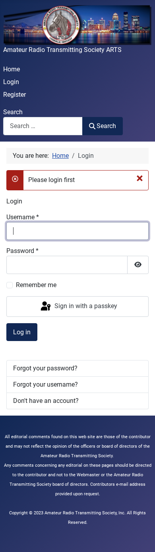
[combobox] (43, 126)
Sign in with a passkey (85, 306)
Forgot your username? (45, 384)
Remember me (36, 285)
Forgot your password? (45, 368)
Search (13, 112)
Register (14, 94)
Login (11, 82)
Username (22, 217)
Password (22, 251)
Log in (22, 332)
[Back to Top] (141, 537)
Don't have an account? (46, 400)
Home (11, 69)
